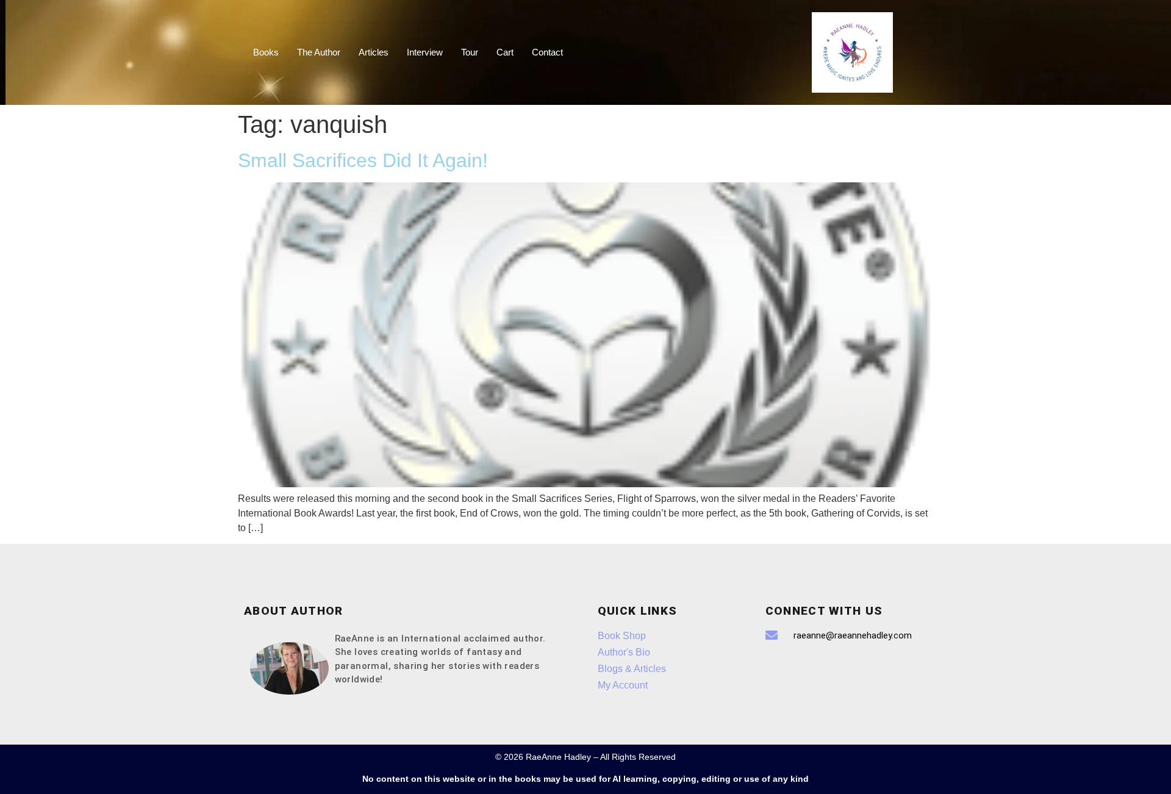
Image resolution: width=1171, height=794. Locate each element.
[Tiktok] (780, 669)
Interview (425, 52)
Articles (374, 52)
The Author (318, 52)
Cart (505, 52)
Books (266, 52)
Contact (547, 52)
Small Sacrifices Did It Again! (363, 160)
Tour (469, 52)
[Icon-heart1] (814, 669)
